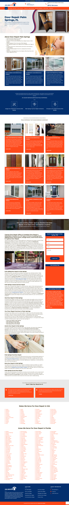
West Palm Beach (54, 471)
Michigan (22, 419)
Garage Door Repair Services (29, 8)
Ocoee (37, 447)
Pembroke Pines (39, 464)
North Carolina (38, 410)
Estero (7, 477)
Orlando (37, 450)
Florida (7, 419)
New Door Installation (39, 8)
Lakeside (22, 465)
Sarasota (52, 437)
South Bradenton (54, 440)
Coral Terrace (8, 458)
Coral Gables (8, 456)
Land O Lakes (23, 466)
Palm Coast (38, 457)
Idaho (22, 409)
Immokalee (23, 450)
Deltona (7, 470)
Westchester (53, 472)
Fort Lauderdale (24, 432)
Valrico (52, 465)
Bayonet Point (8, 436)
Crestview (8, 460)
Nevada (37, 417)
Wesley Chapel (54, 467)
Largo (22, 467)
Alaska (7, 409)
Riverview (38, 479)
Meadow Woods (24, 476)
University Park (54, 464)
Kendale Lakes (24, 453)
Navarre (37, 436)
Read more (29, 149)
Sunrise (52, 449)
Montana (37, 409)
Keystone (23, 458)
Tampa (52, 453)
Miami (22, 479)
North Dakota (38, 411)
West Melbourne (54, 470)
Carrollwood (8, 447)
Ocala (37, 446)
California (7, 414)
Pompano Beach (39, 472)
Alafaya (7, 431)
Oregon (37, 422)
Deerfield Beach (9, 466)
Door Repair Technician (12, 8)
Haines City (23, 443)
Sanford (52, 436)
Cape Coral (8, 446)
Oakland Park (38, 444)
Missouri (22, 422)
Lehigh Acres (23, 472)
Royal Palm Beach (54, 433)
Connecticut (8, 416)
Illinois (22, 410)
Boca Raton (8, 439)
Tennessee (53, 414)
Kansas (22, 412)
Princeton (38, 477)
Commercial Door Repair (29, 497)
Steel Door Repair (28, 493)
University (53, 463)
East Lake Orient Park (10, 474)
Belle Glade (8, 437)
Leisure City (23, 473)
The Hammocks (54, 458)
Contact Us (51, 8)
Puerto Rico (53, 409)
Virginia (52, 417)
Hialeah (22, 445)
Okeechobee (38, 449)
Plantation (38, 470)
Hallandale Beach (24, 444)
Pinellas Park (38, 467)
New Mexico (38, 416)
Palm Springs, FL (30, 4)
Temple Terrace (54, 456)
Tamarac (52, 451)
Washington (53, 419)
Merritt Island (23, 478)
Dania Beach (8, 463)
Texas (52, 415)
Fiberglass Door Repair (42, 493)
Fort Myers (23, 433)
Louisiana (23, 415)
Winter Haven (53, 476)
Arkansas (7, 411)
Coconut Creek (9, 453)
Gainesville (23, 438)
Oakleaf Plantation (39, 445)
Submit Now (54, 258)
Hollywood (23, 446)
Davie (7, 464)
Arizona (7, 412)
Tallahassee (53, 450)
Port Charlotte (38, 473)
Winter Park (53, 477)
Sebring (52, 439)
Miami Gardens (39, 432)
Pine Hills (37, 466)
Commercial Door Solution (17, 292)
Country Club (8, 459)
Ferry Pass (8, 479)
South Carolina (54, 411)
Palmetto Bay (38, 460)
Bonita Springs (8, 440)
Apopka (7, 433)
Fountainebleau (24, 436)
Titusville (52, 460)
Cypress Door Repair (41, 503)
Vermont (52, 418)
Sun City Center (54, 447)
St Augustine (53, 444)
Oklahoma (38, 421)
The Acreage (53, 457)
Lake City (22, 460)
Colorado (7, 415)
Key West (23, 457)
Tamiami (52, 452)
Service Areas (45, 8)
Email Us (54, 491)
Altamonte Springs (9, 432)
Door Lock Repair (28, 491)
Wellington (53, 466)
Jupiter (22, 452)
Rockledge (53, 432)
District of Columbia (9, 417)
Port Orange (38, 474)
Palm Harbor (38, 458)
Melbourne (23, 477)
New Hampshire (39, 414)
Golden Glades (23, 440)
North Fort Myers (39, 438)
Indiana (22, 411)
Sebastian (53, 438)
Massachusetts (24, 416)
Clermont (7, 452)
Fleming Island (23, 431)
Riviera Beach (53, 431)
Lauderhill (23, 470)
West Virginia (53, 422)
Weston (52, 473)
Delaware (7, 418)
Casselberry (8, 449)
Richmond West (39, 478)
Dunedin (7, 472)
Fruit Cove (23, 437)
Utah (52, 416)
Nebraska (38, 412)
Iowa (7, 423)
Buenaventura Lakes (10, 445)
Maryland (22, 417)
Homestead (23, 447)
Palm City (38, 456)
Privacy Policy (40, 497)
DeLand (7, 467)
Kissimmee (23, 459)
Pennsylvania (38, 423)
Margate (22, 474)
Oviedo (37, 452)
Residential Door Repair (29, 495)
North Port (38, 443)
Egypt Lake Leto (9, 476)
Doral (7, 471)
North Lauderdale (39, 439)
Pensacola (38, 465)
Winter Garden (54, 474)
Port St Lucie (38, 476)
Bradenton (8, 443)
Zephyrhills (53, 479)
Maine (22, 418)
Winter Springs (54, 478)
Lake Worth (23, 463)
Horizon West (23, 449)
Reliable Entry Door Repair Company (19, 367)
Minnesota (23, 421)
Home (6, 8)
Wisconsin (53, 421)
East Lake (8, 473)
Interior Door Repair (41, 491)
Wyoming (53, 423)
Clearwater (8, 451)
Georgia (7, 421)
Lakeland (22, 464)
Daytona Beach (9, 465)
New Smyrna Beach (39, 437)
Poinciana (38, 471)
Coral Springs (8, 457)
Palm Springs (38, 459)
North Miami (38, 440)
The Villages (53, 459)
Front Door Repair (41, 489)
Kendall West (23, 456)
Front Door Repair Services (13, 358)
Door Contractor (20, 8)
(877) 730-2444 (53, 5)
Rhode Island (53, 410)
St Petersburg (53, 446)
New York (38, 418)
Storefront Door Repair (42, 495)
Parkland (37, 463)
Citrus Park (8, 450)
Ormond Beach (39, 451)
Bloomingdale (8, 438)
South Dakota (53, 412)
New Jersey (38, 415)
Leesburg (23, 471)
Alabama (7, 410)
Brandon (7, 444)
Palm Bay (38, 453)
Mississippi (23, 423)
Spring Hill (53, 443)
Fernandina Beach (9, 478)
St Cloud (52, 445)
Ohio (37, 419)
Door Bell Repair (28, 489)
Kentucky (23, 414)
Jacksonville (23, 451)
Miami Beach (38, 431)
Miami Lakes (38, 433)
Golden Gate (23, 439)
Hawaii (7, 422)
